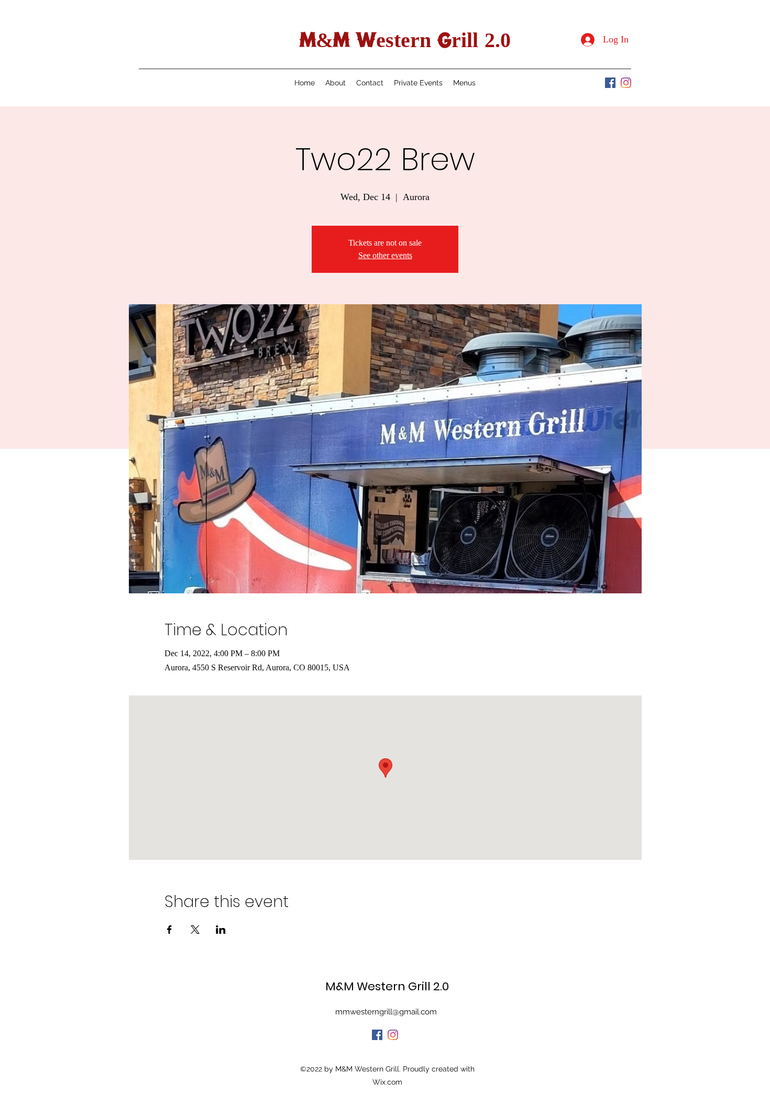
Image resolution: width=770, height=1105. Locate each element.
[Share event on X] (195, 929)
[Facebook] (610, 83)
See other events (385, 255)
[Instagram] (626, 83)
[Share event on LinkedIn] (221, 929)
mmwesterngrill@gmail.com (386, 1011)
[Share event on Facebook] (169, 929)
